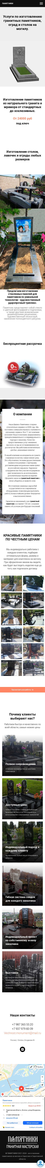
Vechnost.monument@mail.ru (22, 1033)
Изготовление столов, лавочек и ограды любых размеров (22, 155)
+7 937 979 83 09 (22, 1028)
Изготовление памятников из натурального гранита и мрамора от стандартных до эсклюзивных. (22, 111)
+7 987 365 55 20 (22, 1024)
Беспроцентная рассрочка (22, 344)
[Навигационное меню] (41, 3)
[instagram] (22, 1049)
